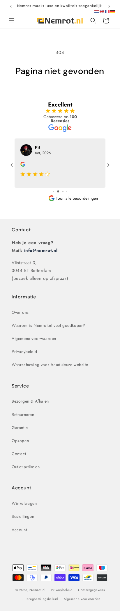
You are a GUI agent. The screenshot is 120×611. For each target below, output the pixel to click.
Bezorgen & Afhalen (30, 401)
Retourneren (23, 414)
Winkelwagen (24, 503)
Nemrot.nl (37, 589)
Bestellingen (23, 516)
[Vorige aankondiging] (10, 6)
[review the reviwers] (22, 165)
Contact (21, 230)
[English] (102, 11)
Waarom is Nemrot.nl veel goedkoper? (48, 325)
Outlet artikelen (26, 467)
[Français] (107, 11)
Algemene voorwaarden (34, 338)
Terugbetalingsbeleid (41, 598)
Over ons (20, 312)
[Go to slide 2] (58, 191)
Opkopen (20, 441)
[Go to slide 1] (53, 191)
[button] (11, 20)
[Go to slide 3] (62, 191)
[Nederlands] (97, 11)
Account (19, 530)
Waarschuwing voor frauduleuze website (50, 364)
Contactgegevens (91, 589)
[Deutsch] (112, 11)
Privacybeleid (24, 351)
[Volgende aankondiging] (109, 6)
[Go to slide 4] (66, 191)
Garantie (20, 427)
